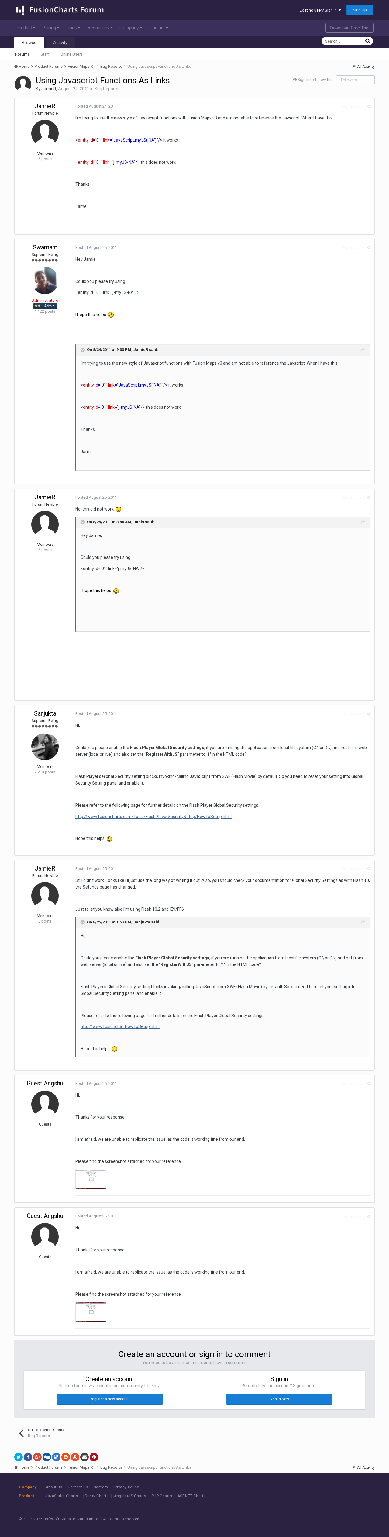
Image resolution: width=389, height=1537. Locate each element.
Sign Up (360, 10)
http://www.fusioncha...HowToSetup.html (120, 1026)
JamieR (48, 88)
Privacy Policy (126, 1487)
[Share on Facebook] (28, 1457)
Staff (45, 54)
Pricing (49, 27)
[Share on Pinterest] (94, 1457)
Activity (60, 42)
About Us (54, 1487)
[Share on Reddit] (65, 1457)
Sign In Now (279, 1399)
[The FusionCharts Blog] (317, 1519)
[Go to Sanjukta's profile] (45, 746)
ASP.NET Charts (191, 1496)
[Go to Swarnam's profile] (45, 280)
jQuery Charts (96, 1496)
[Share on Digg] (47, 1457)
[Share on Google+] (37, 1457)
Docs (71, 27)
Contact (157, 27)
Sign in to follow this (315, 79)
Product (24, 27)
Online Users (71, 54)
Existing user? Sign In (319, 10)
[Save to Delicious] (56, 1457)
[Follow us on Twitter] (344, 1519)
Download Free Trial (349, 27)
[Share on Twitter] (18, 1457)
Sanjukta (45, 713)
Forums (22, 54)
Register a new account (110, 1399)
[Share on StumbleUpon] (75, 1457)
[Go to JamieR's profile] (23, 84)
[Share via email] (84, 1457)
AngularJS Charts (130, 1496)
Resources (98, 27)
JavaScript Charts (61, 1496)
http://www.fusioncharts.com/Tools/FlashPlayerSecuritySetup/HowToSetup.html (153, 816)
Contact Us (78, 1487)
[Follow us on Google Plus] (358, 1519)
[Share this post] (368, 106)
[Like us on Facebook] (331, 1519)
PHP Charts (162, 1496)
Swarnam (45, 247)
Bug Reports (106, 88)
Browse (29, 42)
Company (129, 27)
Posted (96, 106)
